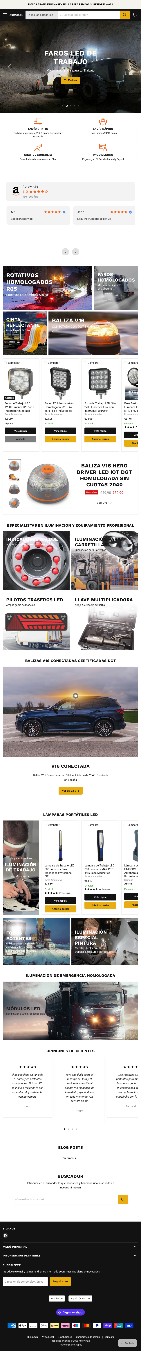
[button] (10, 67)
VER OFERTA (104, 502)
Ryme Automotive (13, 414)
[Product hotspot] (75, 696)
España (78, 1298)
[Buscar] (125, 15)
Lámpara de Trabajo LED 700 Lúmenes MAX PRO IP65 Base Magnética (99, 869)
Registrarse (60, 1281)
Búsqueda (32, 1337)
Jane (16, 212)
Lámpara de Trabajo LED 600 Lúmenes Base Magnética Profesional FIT (60, 871)
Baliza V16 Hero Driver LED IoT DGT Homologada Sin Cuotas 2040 (104, 475)
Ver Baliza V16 (70, 790)
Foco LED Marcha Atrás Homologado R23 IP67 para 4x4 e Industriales (59, 407)
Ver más (68, 1158)
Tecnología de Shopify (70, 1344)
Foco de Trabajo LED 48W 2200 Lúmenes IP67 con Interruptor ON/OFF (100, 407)
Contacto (109, 1337)
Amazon (85, 212)
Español (55, 1298)
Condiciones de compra (88, 1337)
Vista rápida (20, 431)
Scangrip (128, 880)
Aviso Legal (48, 1337)
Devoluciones (65, 1337)
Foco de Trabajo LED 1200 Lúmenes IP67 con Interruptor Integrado (19, 407)
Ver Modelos (31, 87)
